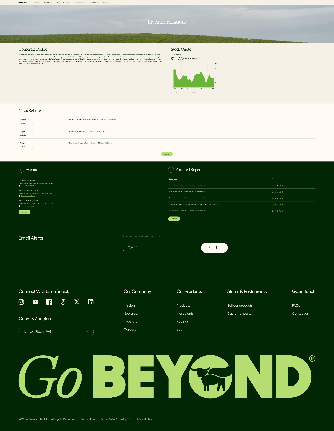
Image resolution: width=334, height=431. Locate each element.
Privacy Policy (144, 419)
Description (173, 179)
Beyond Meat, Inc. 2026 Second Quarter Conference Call (36, 183)
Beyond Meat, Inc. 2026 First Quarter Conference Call (35, 193)
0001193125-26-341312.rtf (278, 198)
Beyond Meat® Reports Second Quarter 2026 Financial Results (90, 143)
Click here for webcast (28, 186)
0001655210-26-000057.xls (280, 192)
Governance (66, 2)
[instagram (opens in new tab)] (21, 304)
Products (183, 305)
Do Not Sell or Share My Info (116, 419)
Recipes (183, 321)
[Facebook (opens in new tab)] (49, 304)
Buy (179, 329)
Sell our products (240, 305)
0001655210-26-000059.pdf (275, 185)
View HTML (273, 185)
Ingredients (185, 313)
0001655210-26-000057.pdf (275, 192)
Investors (130, 321)
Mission (129, 305)
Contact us (300, 313)
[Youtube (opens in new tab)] (35, 304)
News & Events (48, 2)
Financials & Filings (94, 2)
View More (167, 154)
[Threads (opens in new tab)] (63, 304)
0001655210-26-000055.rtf (278, 205)
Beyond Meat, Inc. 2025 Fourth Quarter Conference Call (36, 203)
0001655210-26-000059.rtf (278, 185)
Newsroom (132, 313)
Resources (106, 2)
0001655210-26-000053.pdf (275, 211)
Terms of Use (88, 419)
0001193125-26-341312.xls (280, 198)
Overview (37, 2)
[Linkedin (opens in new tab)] (91, 304)
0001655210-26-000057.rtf (278, 192)
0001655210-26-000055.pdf (275, 205)
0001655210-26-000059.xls (280, 185)
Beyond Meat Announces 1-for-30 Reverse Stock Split (87, 131)
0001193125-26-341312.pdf (275, 198)
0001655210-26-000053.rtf (278, 211)
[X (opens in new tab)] (77, 304)
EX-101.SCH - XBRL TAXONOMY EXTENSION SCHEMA (282, 185)
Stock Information (79, 2)
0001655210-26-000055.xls (280, 205)
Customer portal (239, 313)
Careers (130, 329)
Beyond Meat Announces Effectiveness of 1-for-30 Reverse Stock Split (93, 119)
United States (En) (37, 331)
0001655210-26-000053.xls (280, 211)
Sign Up (214, 248)
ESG (57, 2)
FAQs (296, 305)
